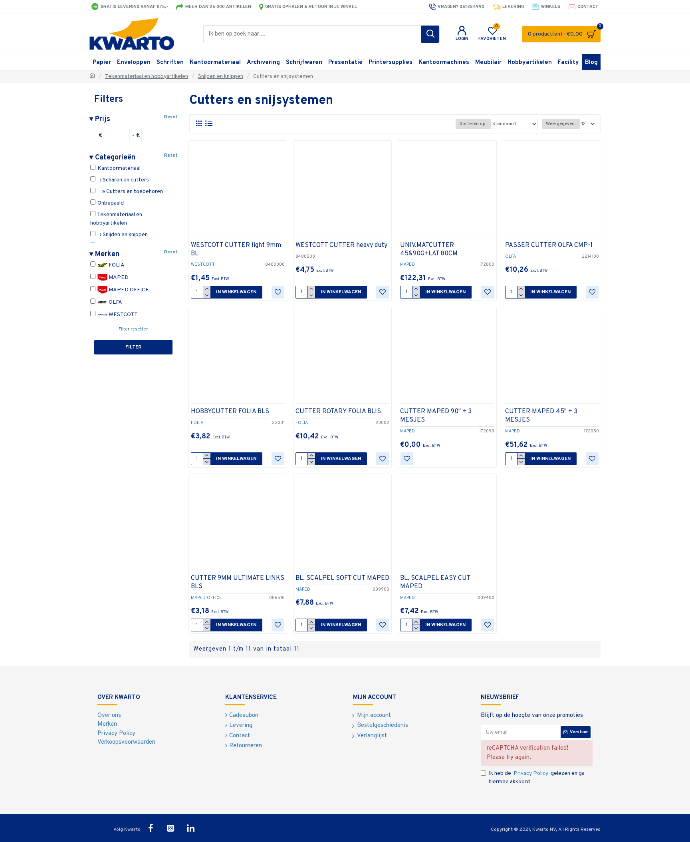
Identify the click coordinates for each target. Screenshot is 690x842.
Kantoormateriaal (118, 168)
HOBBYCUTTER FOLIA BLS (230, 412)
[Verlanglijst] (278, 292)
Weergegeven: (560, 124)
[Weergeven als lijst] (209, 124)
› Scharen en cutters (122, 180)
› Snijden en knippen (122, 234)
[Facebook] (151, 828)
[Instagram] (170, 828)
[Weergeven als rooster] (199, 124)
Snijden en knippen (220, 76)
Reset (170, 117)
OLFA (114, 302)
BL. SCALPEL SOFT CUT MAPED (342, 578)
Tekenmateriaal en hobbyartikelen (146, 76)
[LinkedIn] (190, 828)
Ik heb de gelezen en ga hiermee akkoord (537, 777)
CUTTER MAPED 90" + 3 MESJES (436, 416)
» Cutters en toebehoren (129, 191)
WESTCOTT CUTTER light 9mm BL (236, 249)
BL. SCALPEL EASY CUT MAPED (435, 582)
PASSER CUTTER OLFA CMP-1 (549, 245)
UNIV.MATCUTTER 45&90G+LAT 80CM (429, 249)
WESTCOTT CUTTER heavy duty (341, 245)
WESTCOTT (122, 314)
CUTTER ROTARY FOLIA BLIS (338, 412)
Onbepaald (110, 203)
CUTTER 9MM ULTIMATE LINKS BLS (237, 582)
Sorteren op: (473, 124)
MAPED (118, 277)
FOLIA (116, 265)
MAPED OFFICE (128, 290)
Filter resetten (134, 329)
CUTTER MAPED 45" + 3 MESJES (541, 416)
